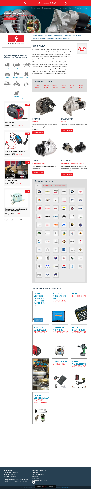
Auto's (7, 77)
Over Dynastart (63, 8)
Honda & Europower (41, 329)
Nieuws (71, 8)
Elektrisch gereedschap (39, 38)
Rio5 (71, 87)
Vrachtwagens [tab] (47, 185)
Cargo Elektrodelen (42, 399)
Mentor (55, 85)
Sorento (37, 87)
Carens (63, 87)
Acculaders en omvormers (45, 35)
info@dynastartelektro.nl (39, 480)
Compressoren (77, 35)
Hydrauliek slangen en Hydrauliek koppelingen (58, 38)
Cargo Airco (60, 362)
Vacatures (78, 8)
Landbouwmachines (18, 77)
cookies (45, 486)
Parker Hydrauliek (40, 363)
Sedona (81, 85)
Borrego (81, 87)
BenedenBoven (65, 487)
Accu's (35, 35)
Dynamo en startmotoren (49, 8)
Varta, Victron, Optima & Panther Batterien (39, 299)
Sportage (46, 85)
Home (33, 8)
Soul (54, 90)
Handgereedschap (58, 35)
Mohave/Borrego (40, 90)
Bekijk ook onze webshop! (45, 3)
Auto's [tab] (38, 185)
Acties (38, 8)
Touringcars (17, 68)
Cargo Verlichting (79, 363)
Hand (79, 294)
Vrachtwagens (7, 68)
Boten (26, 77)
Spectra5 (55, 87)
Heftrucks (7, 87)
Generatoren (68, 35)
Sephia (37, 85)
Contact (85, 8)
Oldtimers (26, 87)
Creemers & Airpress (60, 329)
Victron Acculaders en (59, 297)
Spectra (63, 85)
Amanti (46, 87)
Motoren (16, 87)
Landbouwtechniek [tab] (60, 185)
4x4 (26, 68)
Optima (72, 85)
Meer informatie (9, 19)
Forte (45, 90)
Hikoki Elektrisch (79, 329)
